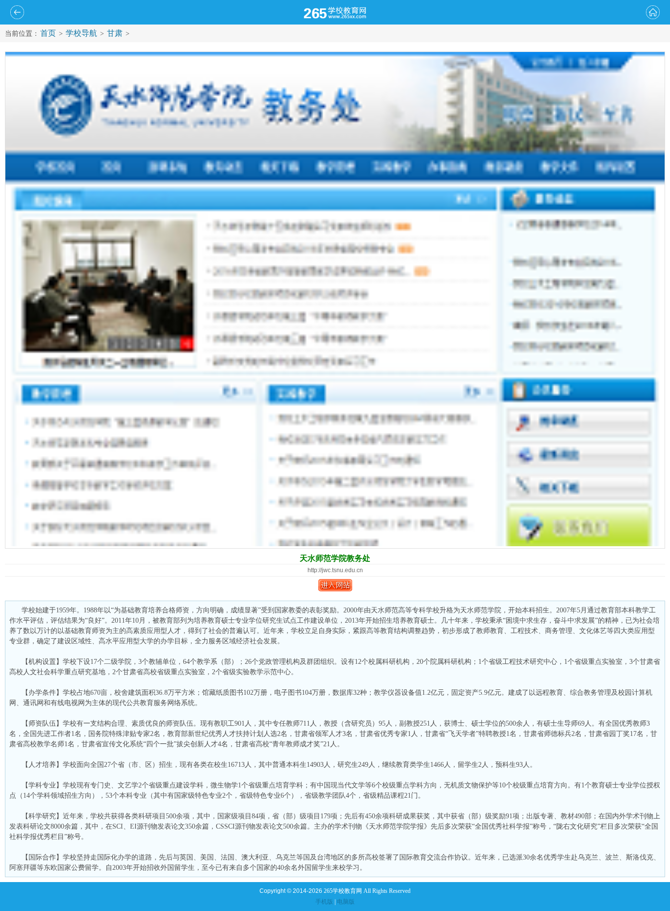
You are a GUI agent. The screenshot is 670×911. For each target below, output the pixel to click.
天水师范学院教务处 (335, 558)
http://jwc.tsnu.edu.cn (335, 570)
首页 (48, 33)
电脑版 (346, 901)
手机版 (324, 901)
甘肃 (115, 33)
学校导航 (81, 33)
